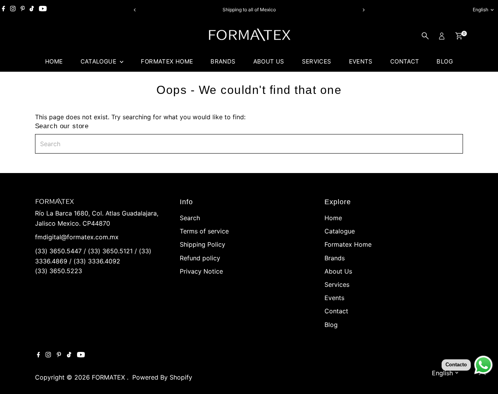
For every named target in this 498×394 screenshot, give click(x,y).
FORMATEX (109, 377)
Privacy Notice (201, 271)
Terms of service (204, 231)
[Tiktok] (32, 9)
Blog (445, 61)
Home (54, 61)
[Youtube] (43, 9)
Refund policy (200, 258)
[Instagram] (13, 9)
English (480, 9)
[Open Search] (425, 35)
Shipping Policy (202, 244)
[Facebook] (3, 9)
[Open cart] (459, 35)
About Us (268, 61)
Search (190, 218)
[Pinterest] (23, 9)
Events (361, 61)
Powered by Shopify (162, 377)
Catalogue (99, 61)
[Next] (363, 10)
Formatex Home (167, 61)
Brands (222, 61)
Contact (404, 61)
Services (316, 61)
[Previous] (135, 10)
